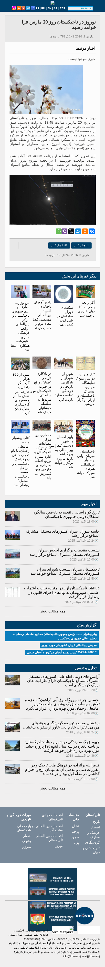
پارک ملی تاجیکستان (24, 828)
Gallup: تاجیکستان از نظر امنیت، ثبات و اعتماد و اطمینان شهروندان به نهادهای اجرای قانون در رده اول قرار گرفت (62, 592)
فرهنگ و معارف (93, 835)
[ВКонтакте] (92, 231)
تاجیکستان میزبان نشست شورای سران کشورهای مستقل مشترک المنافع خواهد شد (65, 571)
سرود (75, 837)
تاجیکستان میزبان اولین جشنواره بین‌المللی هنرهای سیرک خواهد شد (85, 464)
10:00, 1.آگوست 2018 (83, 779)
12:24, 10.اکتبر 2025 (83, 540)
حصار (27, 836)
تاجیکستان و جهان (91, 850)
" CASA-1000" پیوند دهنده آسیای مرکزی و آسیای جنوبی (62, 652)
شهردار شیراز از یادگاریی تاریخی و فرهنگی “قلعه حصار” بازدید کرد (64, 386)
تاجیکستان (92, 815)
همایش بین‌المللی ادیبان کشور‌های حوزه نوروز (69, 645)
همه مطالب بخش (52, 611)
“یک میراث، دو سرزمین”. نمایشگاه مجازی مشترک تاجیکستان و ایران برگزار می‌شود (85, 389)
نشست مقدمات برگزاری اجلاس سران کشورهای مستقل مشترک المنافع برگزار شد (65, 552)
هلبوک (26, 841)
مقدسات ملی (73, 817)
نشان (75, 826)
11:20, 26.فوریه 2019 (83, 690)
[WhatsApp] (59, 231)
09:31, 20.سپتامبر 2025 (81, 602)
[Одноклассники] (85, 231)
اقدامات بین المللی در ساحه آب (47, 828)
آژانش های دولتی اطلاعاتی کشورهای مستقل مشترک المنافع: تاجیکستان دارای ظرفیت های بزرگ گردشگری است (63, 680)
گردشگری (92, 842)
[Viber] (64, 231)
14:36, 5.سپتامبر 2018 (82, 755)
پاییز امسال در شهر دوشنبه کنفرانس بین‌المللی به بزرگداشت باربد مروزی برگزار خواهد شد (61, 452)
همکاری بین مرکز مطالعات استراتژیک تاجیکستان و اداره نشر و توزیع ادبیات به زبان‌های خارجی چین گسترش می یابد (42, 456)
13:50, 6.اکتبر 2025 (84, 578)
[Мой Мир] (78, 231)
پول (76, 842)
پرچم (75, 831)
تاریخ (96, 822)
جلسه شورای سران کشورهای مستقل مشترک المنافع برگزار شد (63, 533)
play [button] (75, 9)
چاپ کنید (81, 245)
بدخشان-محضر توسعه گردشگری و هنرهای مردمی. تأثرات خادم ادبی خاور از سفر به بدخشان (61, 725)
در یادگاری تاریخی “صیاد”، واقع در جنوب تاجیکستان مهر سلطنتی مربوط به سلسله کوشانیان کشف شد (41, 393)
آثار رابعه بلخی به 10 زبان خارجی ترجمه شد (86, 308)
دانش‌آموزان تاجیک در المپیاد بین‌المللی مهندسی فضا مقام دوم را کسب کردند (42, 315)
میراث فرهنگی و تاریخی (19, 817)
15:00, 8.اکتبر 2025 (84, 559)
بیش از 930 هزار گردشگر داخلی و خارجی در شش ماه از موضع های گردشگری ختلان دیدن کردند (21, 393)
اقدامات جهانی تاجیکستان (52, 817)
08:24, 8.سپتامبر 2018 (82, 732)
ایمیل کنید (59, 245)
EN (49, 8)
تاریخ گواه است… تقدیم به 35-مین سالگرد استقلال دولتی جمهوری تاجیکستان (66, 514)
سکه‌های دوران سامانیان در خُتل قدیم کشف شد (65, 316)
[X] (71, 231)
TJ (37, 8)
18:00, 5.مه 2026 (86, 521)
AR (56, 8)
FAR (62, 8)
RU (43, 8)
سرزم (26, 847)
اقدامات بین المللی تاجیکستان (49, 838)
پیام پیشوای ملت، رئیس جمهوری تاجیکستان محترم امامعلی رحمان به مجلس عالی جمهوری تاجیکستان (55, 636)
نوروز (59, 846)
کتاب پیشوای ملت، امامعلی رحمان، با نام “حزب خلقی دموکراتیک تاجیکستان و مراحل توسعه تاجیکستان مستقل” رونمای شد (20, 461)
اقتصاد (95, 827)
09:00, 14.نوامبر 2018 (83, 713)
